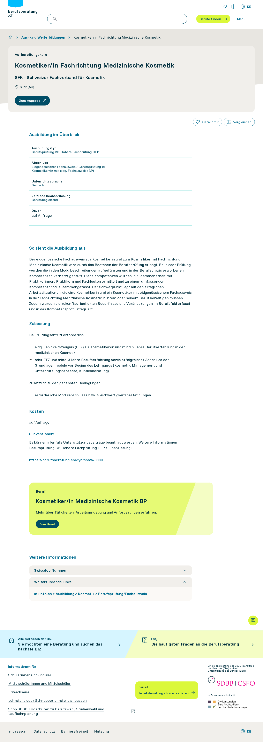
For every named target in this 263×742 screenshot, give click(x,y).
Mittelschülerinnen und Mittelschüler (39, 683)
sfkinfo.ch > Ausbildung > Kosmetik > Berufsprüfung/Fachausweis (90, 593)
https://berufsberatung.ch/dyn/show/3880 (66, 460)
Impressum (18, 731)
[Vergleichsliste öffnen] (233, 6)
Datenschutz (44, 731)
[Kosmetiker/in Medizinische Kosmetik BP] (121, 509)
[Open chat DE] (253, 620)
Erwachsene (18, 692)
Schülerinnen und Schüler (29, 675)
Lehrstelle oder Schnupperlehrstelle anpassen (47, 700)
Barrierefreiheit (74, 731)
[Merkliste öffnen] (225, 6)
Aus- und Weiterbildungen (43, 37)
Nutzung (101, 731)
